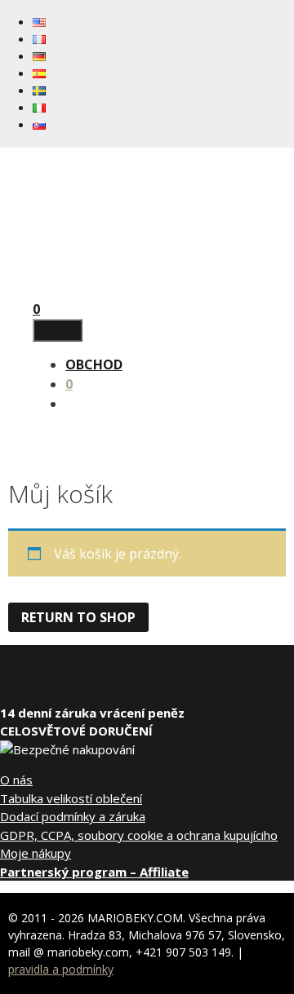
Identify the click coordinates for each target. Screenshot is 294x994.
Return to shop (78, 617)
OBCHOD (93, 364)
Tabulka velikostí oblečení (71, 798)
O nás (16, 779)
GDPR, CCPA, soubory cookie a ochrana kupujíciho (139, 835)
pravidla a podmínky (61, 969)
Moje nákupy (35, 853)
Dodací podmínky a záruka (72, 816)
